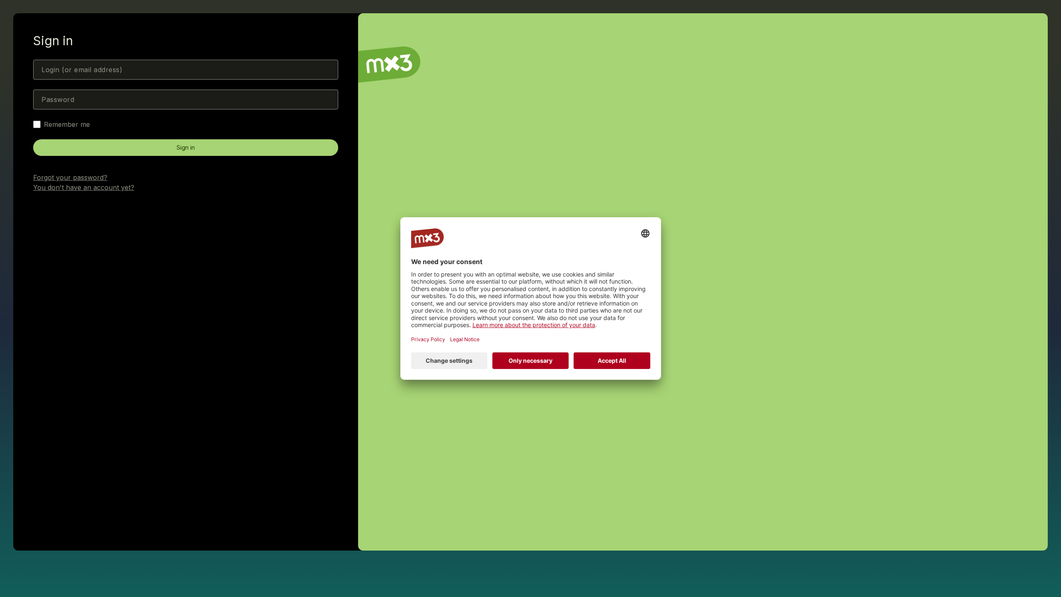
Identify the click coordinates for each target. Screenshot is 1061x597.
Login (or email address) (81, 70)
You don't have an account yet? (83, 187)
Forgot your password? (70, 177)
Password (57, 99)
